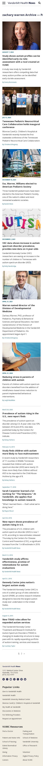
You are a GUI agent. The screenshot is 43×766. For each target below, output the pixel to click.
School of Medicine (30, 738)
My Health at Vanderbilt (11, 707)
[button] (3, 3)
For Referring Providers (11, 715)
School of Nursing (9, 741)
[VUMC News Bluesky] (25, 679)
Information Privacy (10, 756)
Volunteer (26, 752)
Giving (4, 752)
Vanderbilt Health (9, 695)
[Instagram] (14, 679)
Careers (5, 760)
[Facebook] (7, 679)
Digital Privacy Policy (31, 756)
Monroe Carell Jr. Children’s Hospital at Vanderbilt (21, 703)
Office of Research (30, 745)
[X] (18, 679)
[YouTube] (11, 679)
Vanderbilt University (30, 741)
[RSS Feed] (3, 679)
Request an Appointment (12, 718)
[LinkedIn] (21, 679)
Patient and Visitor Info (11, 738)
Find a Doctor (7, 731)
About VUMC (28, 760)
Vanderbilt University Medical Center (16, 699)
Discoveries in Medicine (11, 711)
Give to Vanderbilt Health (12, 691)
